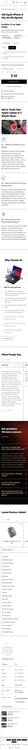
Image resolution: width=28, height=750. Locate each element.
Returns (11, 747)
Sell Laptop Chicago (7, 632)
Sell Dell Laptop (6, 612)
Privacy (2, 744)
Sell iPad (4, 592)
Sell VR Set (5, 599)
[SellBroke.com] (5, 2)
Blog (2, 680)
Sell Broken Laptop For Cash (10, 619)
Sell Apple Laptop (7, 589)
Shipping (25, 744)
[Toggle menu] (25, 3)
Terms (8, 744)
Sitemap (17, 747)
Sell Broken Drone (7, 569)
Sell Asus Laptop (6, 573)
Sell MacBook (5, 566)
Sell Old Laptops (6, 628)
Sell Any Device (20, 680)
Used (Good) (16, 43)
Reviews (3, 673)
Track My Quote (6, 697)
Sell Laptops (19, 670)
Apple (13, 9)
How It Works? (5, 690)
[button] (7, 360)
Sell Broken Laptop (7, 560)
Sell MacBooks (19, 676)
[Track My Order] (13, 3)
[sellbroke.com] (5, 644)
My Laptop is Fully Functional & (13, 57)
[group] (11, 534)
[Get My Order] (21, 3)
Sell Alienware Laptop (8, 586)
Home (2, 9)
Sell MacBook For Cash (8, 622)
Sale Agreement (16, 744)
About (3, 670)
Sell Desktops (19, 673)
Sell (6, 9)
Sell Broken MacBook (8, 563)
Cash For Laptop (6, 605)
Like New (4, 47)
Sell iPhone (5, 576)
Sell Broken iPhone (7, 582)
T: (20, 701)
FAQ (2, 694)
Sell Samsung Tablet (7, 579)
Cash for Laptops (6, 602)
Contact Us (4, 676)
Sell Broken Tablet (7, 596)
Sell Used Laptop (6, 625)
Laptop (9, 9)
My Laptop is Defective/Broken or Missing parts (14, 52)
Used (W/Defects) (6, 43)
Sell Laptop (5, 556)
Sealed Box (12, 47)
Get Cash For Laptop (7, 609)
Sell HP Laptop (6, 615)
